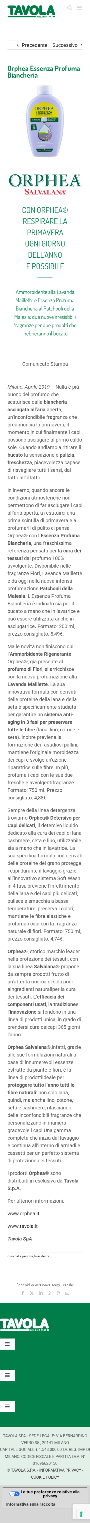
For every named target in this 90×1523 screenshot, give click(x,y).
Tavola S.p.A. (23, 1470)
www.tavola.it (23, 1226)
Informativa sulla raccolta (30, 1504)
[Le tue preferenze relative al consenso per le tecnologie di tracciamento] (81, 1514)
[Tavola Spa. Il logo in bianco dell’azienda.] (24, 1321)
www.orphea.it (24, 1213)
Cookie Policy (45, 1477)
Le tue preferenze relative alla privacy (50, 1493)
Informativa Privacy (60, 1470)
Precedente (35, 45)
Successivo (65, 45)
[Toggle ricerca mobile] (69, 7)
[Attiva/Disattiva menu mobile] (79, 7)
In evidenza (42, 1256)
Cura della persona (20, 1256)
